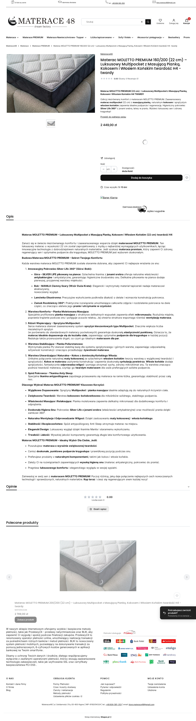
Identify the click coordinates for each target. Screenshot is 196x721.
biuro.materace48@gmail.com (165, 2)
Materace (24, 46)
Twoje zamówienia (157, 684)
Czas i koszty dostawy (64, 687)
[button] (148, 21)
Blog (8, 690)
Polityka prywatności (110, 693)
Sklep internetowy (97, 717)
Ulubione (152, 690)
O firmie (10, 687)
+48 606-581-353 (118, 3)
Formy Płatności (61, 684)
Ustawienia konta (156, 687)
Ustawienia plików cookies (66, 696)
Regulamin (105, 690)
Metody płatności (62, 693)
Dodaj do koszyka (141, 177)
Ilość (102, 164)
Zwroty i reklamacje (63, 690)
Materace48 (11, 46)
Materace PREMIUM (41, 46)
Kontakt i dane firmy (16, 684)
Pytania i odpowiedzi (110, 687)
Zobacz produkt (25, 619)
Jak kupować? (107, 684)
